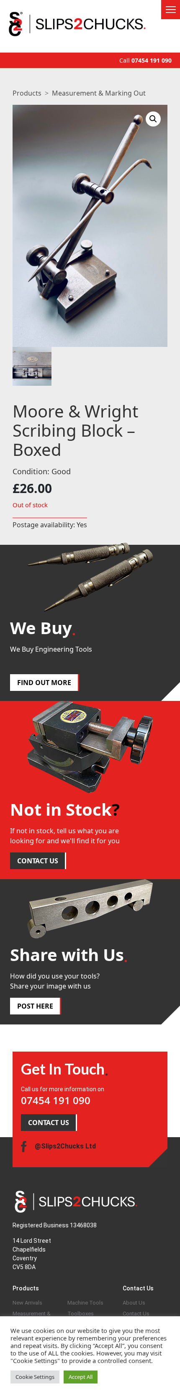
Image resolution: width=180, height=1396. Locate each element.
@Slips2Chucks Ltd (65, 1146)
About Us (134, 1303)
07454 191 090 (151, 60)
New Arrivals (27, 1303)
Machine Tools (85, 1303)
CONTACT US (37, 860)
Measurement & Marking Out (99, 93)
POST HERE (35, 1006)
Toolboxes (80, 1313)
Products (27, 93)
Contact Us (136, 1313)
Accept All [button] (81, 1377)
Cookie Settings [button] (34, 1377)
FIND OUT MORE (44, 682)
